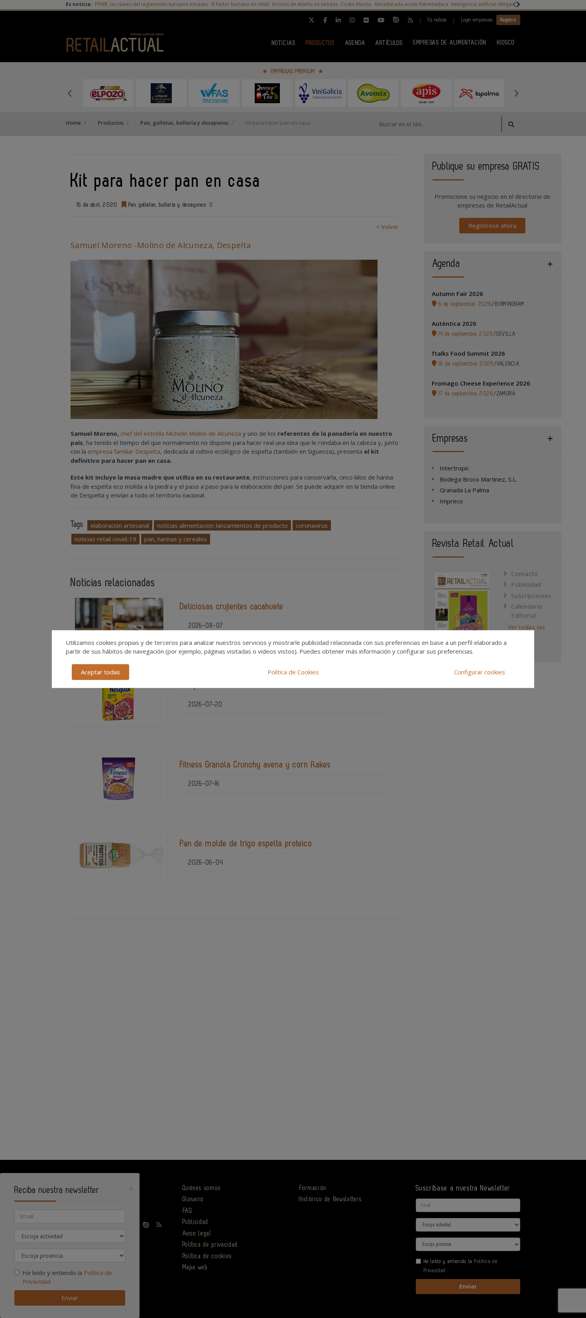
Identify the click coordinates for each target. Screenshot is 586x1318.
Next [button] (516, 93)
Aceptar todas (100, 672)
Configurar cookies (479, 672)
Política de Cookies (293, 672)
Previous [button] (70, 93)
